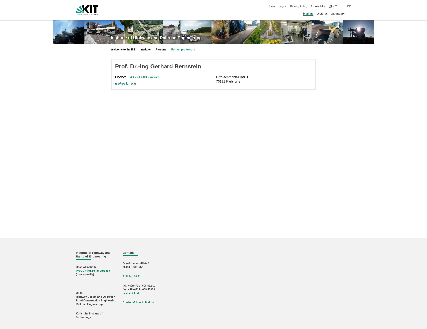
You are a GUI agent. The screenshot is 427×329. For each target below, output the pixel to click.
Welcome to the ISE (123, 49)
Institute (308, 13)
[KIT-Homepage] (87, 10)
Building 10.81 (132, 276)
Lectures (322, 13)
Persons (161, 49)
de (349, 6)
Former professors (183, 49)
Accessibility (318, 6)
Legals (283, 6)
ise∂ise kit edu (125, 83)
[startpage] (350, 13)
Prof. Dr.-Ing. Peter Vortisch (93, 270)
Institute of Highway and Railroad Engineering (156, 37)
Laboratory (338, 13)
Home (271, 6)
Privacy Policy (298, 6)
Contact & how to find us (138, 302)
